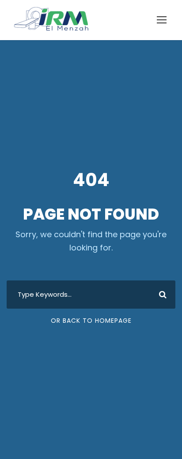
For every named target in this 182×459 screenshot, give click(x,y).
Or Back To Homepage (91, 320)
